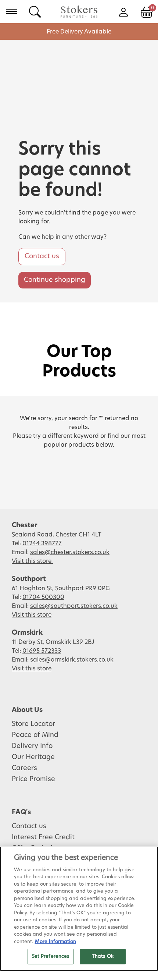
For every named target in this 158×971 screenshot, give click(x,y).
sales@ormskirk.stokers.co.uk (72, 660)
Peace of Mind (35, 735)
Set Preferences (50, 956)
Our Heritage (33, 757)
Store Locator (33, 724)
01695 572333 (41, 651)
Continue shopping (54, 280)
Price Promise (33, 779)
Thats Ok (103, 956)
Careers (24, 768)
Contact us (42, 256)
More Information (55, 941)
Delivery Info (32, 746)
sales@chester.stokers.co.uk (69, 552)
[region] (79, 908)
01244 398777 (42, 543)
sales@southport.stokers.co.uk (74, 606)
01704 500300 (43, 597)
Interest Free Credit (43, 837)
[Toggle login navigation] (123, 11)
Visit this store (32, 561)
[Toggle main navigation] (11, 11)
